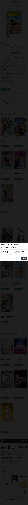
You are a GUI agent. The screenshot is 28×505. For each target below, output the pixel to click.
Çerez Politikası (18, 252)
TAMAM (24, 258)
